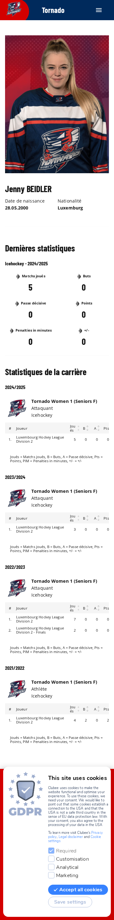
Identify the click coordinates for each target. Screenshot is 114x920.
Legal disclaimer (71, 836)
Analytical (67, 867)
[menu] (98, 10)
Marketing (67, 875)
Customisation (72, 859)
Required (66, 851)
